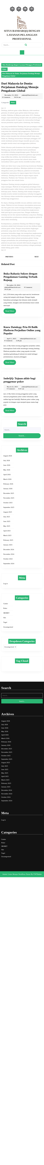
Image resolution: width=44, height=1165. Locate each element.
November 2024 (8, 554)
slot (34, 666)
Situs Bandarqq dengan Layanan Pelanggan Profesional (22, 34)
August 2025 (7, 512)
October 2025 (7, 502)
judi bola (16, 666)
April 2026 (7, 474)
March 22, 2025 (12, 387)
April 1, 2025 (11, 338)
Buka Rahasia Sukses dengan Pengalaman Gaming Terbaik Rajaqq (20, 276)
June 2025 (6, 521)
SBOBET (6, 613)
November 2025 (8, 498)
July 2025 (6, 517)
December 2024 (8, 549)
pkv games (26, 666)
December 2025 (8, 493)
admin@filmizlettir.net (30, 95)
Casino (5, 603)
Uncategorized (8, 627)
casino (7, 666)
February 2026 (8, 484)
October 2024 (7, 559)
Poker (4, 69)
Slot (4, 617)
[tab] (22, 52)
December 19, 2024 (13, 285)
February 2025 (8, 540)
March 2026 (7, 479)
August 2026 (7, 456)
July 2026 (6, 460)
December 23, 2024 (11, 95)
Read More (9, 311)
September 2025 (8, 507)
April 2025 (7, 531)
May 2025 (6, 526)
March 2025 (7, 535)
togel (6, 668)
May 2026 (6, 470)
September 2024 (8, 563)
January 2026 (7, 488)
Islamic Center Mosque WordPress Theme (17, 874)
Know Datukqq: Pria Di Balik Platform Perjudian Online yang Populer (22, 330)
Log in (5, 583)
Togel (5, 622)
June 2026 (6, 465)
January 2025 (7, 545)
